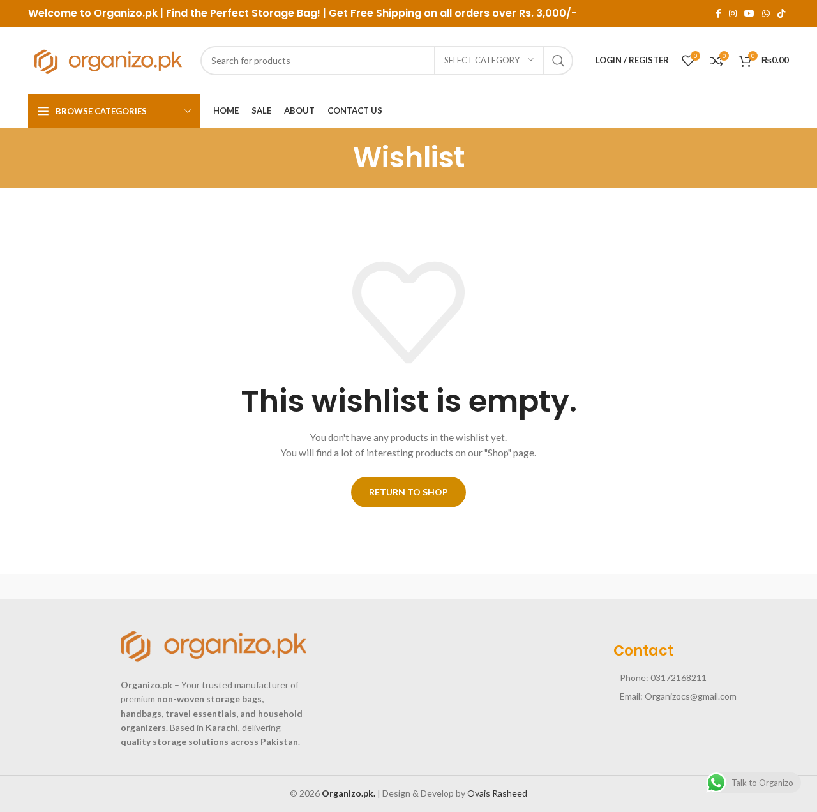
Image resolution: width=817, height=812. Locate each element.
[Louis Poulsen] (300, 586)
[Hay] (625, 586)
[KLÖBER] (408, 586)
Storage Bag (284, 13)
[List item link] (701, 678)
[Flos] (734, 586)
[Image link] (213, 643)
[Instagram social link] (732, 13)
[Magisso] (191, 586)
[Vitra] (82, 586)
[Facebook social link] (718, 13)
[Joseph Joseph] (517, 586)
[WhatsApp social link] (766, 13)
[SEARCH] (558, 60)
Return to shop (408, 491)
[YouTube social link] (749, 13)
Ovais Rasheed (497, 793)
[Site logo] (108, 59)
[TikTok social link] (781, 13)
